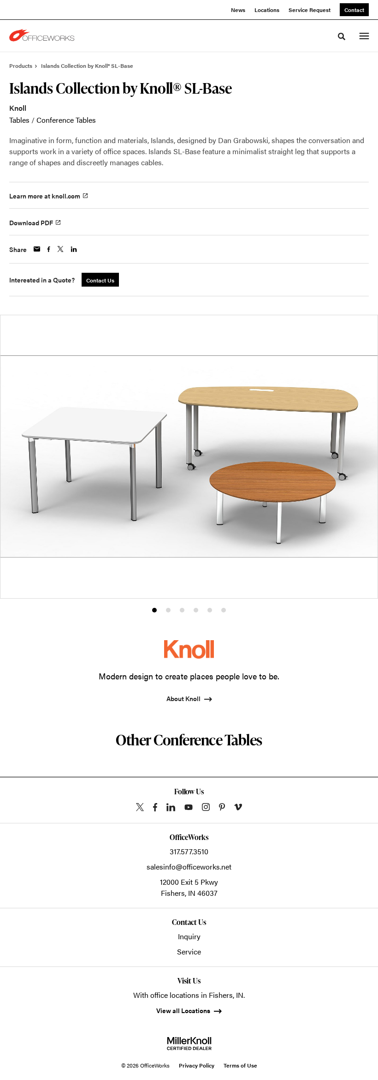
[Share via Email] (37, 249)
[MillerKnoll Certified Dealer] (189, 1043)
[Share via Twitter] (60, 249)
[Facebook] (155, 807)
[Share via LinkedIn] (74, 249)
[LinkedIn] (170, 807)
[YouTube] (188, 807)
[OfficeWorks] (43, 36)
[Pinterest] (222, 807)
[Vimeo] (238, 807)
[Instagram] (206, 807)
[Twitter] (140, 807)
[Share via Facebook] (48, 249)
